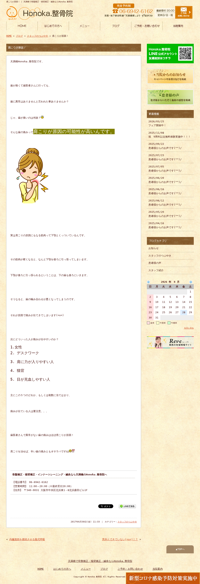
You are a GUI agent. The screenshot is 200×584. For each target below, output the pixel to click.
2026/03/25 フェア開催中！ (157, 123)
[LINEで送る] (127, 505)
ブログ (116, 26)
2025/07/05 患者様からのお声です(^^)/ (165, 168)
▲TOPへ (180, 549)
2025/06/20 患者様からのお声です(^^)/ (165, 179)
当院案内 (178, 26)
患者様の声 (154, 262)
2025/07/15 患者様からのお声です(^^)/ (165, 157)
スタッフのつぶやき (37, 36)
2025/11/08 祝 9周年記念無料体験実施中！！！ (169, 134)
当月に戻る (189, 328)
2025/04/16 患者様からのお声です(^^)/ (165, 225)
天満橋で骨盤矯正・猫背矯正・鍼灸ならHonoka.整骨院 (100, 561)
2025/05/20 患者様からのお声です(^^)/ (165, 213)
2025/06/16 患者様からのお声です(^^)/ (165, 191)
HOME (22, 26)
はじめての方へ (53, 26)
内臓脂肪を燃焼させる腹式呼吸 (27, 539)
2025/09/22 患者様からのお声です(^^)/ (165, 145)
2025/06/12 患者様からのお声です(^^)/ (165, 202)
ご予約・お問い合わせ (147, 26)
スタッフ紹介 (156, 270)
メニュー (84, 26)
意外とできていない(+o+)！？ (120, 539)
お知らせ (153, 248)
